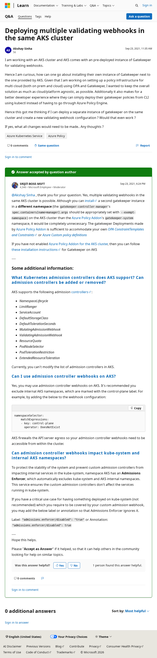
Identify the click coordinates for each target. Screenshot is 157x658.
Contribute (77, 646)
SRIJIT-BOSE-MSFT (32, 184)
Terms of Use (12, 652)
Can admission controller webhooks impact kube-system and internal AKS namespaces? (76, 455)
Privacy (94, 646)
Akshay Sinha (22, 48)
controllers (79, 292)
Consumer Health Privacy (124, 646)
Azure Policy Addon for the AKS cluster (78, 244)
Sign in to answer (17, 622)
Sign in (147, 5)
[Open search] (137, 5)
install (89, 200)
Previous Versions (38, 646)
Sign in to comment (18, 157)
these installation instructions (35, 249)
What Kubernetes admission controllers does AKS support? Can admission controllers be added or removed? (78, 280)
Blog (58, 646)
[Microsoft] (7, 5)
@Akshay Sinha (24, 195)
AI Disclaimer (12, 646)
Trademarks (65, 652)
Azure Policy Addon (87, 218)
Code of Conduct (37, 652)
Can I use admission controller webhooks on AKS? (64, 376)
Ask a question (139, 16)
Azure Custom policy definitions (65, 235)
